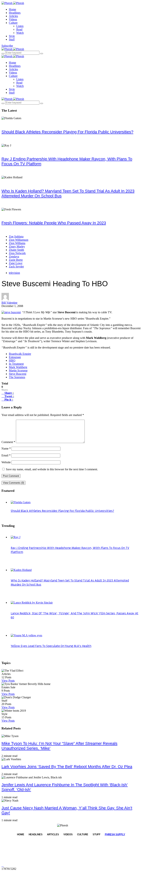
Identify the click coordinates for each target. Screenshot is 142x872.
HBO (12, 360)
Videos (13, 19)
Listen (19, 26)
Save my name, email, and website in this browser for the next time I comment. (52, 469)
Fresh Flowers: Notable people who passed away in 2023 (53, 223)
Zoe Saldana (16, 236)
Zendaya (14, 256)
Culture (13, 22)
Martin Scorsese (18, 370)
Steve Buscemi (17, 373)
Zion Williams (17, 243)
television (14, 272)
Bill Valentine (9, 302)
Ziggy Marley (17, 246)
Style (12, 36)
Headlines (15, 12)
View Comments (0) (13, 482)
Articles (13, 16)
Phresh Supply (115, 834)
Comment (8, 442)
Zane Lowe (15, 263)
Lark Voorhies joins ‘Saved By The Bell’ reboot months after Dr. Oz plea (66, 766)
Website (6, 462)
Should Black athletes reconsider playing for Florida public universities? (67, 132)
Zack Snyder (16, 266)
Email (6, 455)
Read (19, 29)
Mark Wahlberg (18, 367)
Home (12, 9)
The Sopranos (17, 377)
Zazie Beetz (16, 259)
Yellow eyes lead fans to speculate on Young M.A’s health (51, 646)
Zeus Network (17, 253)
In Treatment (16, 363)
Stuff (12, 39)
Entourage (15, 357)
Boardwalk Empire (20, 353)
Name (6, 448)
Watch (20, 32)
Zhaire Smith (16, 249)
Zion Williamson (18, 239)
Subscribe (7, 45)
